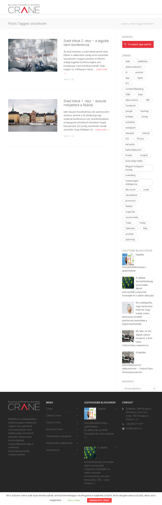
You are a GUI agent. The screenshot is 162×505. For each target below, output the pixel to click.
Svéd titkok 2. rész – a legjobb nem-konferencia (86, 43)
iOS (127, 139)
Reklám (129, 206)
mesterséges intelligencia (131, 182)
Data (140, 94)
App (127, 78)
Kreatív (128, 155)
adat (127, 61)
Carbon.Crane (53, 415)
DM (147, 100)
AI (126, 72)
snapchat (130, 212)
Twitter (142, 223)
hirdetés (129, 116)
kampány (130, 144)
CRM (127, 94)
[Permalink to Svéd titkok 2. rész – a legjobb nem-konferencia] (32, 55)
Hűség (144, 116)
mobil (146, 189)
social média (131, 217)
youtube (129, 234)
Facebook (130, 105)
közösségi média (134, 161)
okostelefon (131, 195)
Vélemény (130, 228)
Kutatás (144, 155)
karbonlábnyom (133, 150)
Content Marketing (134, 89)
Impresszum (52, 450)
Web (145, 228)
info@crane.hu (133, 428)
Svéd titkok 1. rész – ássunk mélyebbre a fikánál (85, 103)
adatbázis (143, 61)
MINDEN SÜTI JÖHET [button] (99, 500)
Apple (140, 78)
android (139, 72)
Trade (128, 223)
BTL (127, 83)
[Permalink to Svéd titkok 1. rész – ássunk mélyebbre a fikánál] (32, 115)
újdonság (130, 239)
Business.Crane (54, 429)
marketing (130, 175)
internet (146, 133)
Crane (49, 408)
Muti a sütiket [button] (74, 500)
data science (131, 100)
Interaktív (129, 133)
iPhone (140, 139)
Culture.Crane (53, 422)
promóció (130, 200)
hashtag (144, 111)
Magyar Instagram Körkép (134, 168)
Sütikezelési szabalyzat (58, 436)
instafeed (130, 122)
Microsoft (130, 189)
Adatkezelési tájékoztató (59, 443)
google (128, 111)
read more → (102, 129)
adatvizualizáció (133, 67)
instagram (130, 127)
